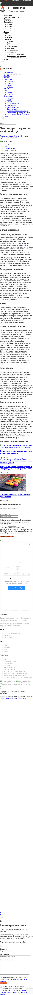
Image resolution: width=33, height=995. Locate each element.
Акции (6, 116)
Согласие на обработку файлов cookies (18, 677)
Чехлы (9, 85)
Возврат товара (12, 109)
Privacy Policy (4, 698)
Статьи (9, 92)
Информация (8, 96)
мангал (23, 245)
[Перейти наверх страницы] (0, 701)
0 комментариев (9, 148)
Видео (9, 102)
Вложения (4, 527)
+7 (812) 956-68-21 (9, 682)
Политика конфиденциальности (18, 113)
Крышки (10, 81)
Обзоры (6, 649)
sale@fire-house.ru (24, 682)
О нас (9, 100)
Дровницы (7, 78)
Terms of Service (17, 698)
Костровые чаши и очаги (13, 74)
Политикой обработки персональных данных (14, 991)
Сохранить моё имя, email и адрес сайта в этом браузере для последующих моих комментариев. (16, 522)
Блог (5, 90)
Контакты (10, 98)
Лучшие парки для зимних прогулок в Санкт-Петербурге (16, 452)
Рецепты (10, 94)
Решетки (10, 83)
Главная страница (6, 136)
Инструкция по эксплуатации (17, 111)
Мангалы (7, 76)
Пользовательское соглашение (18, 114)
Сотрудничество (13, 103)
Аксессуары (8, 79)
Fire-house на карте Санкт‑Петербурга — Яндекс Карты (16, 610)
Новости (7, 647)
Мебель (6, 89)
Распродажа (8, 72)
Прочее (10, 87)
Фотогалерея (12, 105)
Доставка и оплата (14, 107)
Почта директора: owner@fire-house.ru (16, 684)
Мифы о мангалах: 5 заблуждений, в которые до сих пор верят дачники (16, 467)
